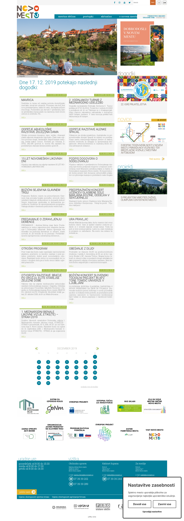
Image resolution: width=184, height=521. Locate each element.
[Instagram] (119, 2)
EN (164, 2)
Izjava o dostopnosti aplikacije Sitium (69, 497)
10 (48, 367)
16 (39, 372)
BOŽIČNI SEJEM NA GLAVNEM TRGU (40, 191)
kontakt (159, 2)
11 (57, 367)
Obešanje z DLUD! (81, 248)
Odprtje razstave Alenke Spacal (87, 131)
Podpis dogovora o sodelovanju (83, 160)
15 (95, 367)
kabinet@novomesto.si (114, 475)
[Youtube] (124, 2)
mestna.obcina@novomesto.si (83, 475)
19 (67, 372)
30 (39, 383)
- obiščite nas (154, 17)
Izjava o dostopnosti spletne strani (34, 497)
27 (76, 378)
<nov (37, 349)
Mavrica (27, 100)
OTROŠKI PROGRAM (34, 248)
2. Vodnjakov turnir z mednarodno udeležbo (86, 101)
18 (57, 372)
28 (85, 378)
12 (67, 367)
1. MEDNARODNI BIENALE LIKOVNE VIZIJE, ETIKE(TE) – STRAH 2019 (39, 314)
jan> (97, 349)
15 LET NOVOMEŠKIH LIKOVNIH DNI (41, 160)
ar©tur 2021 (92, 517)
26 (67, 378)
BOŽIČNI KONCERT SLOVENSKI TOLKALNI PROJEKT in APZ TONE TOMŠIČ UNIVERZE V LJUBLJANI (88, 279)
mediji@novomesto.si (147, 475)
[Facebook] (114, 2)
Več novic (154, 158)
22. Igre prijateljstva (133, 104)
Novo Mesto (34, 12)
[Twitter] (129, 2)
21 (85, 372)
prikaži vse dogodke (89, 386)
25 (57, 378)
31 (48, 383)
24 (48, 378)
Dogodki (22, 76)
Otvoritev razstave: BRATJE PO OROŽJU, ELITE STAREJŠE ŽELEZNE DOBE (41, 278)
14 (85, 367)
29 (95, 378)
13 (76, 367)
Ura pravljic (78, 219)
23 (39, 378)
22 (95, 372)
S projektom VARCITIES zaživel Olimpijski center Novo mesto (138, 198)
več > (23, 117)
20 (76, 372)
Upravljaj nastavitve (152, 511)
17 (48, 372)
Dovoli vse (139, 504)
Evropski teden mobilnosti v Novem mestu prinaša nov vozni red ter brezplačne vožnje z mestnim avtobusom (142, 149)
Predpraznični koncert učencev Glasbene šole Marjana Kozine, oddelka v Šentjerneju (89, 193)
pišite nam (24, 491)
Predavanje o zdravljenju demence (41, 221)
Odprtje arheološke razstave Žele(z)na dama (40, 131)
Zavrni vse (164, 504)
